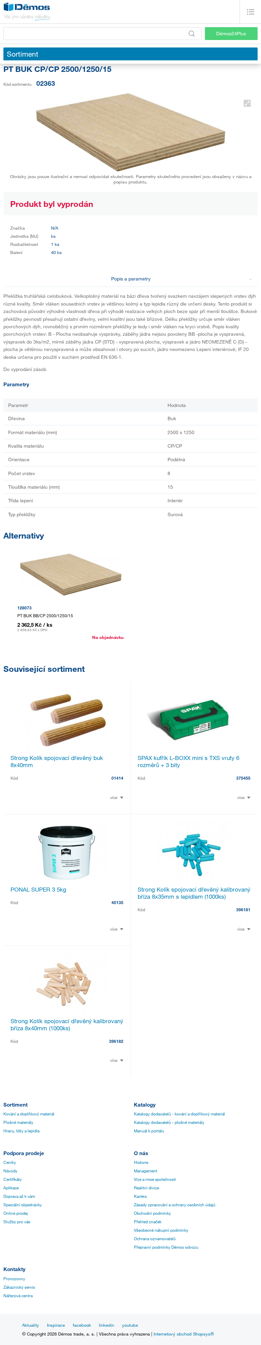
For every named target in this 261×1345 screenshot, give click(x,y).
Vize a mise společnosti (155, 1179)
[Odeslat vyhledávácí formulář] (191, 33)
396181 (243, 909)
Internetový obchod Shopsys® (184, 1334)
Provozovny (14, 1278)
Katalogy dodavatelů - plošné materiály (169, 1122)
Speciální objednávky (22, 1204)
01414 (117, 778)
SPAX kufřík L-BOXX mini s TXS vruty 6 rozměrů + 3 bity (188, 761)
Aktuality (30, 1325)
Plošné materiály (18, 1122)
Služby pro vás (16, 1221)
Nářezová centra (18, 1295)
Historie (141, 1162)
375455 (243, 778)
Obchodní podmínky (152, 1213)
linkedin (106, 1325)
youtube (130, 1325)
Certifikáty (12, 1179)
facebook (82, 1325)
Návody (10, 1170)
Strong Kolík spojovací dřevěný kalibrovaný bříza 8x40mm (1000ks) (67, 1024)
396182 (116, 1041)
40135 (117, 902)
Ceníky (9, 1162)
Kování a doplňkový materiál (28, 1113)
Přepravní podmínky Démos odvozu (166, 1247)
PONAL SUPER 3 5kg (38, 889)
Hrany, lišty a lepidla (21, 1130)
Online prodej (15, 1213)
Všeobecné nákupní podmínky (161, 1230)
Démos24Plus (231, 33)
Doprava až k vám (19, 1196)
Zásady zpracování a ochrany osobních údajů (174, 1204)
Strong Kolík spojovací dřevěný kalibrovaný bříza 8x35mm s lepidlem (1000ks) (194, 893)
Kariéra (140, 1196)
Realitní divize (146, 1187)
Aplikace (11, 1187)
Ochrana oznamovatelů (155, 1238)
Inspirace (56, 1325)
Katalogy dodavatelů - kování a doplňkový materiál (179, 1113)
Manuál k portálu (149, 1130)
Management (145, 1170)
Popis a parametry (131, 278)
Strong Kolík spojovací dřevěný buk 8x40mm (57, 761)
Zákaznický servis (19, 1287)
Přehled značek (147, 1221)
